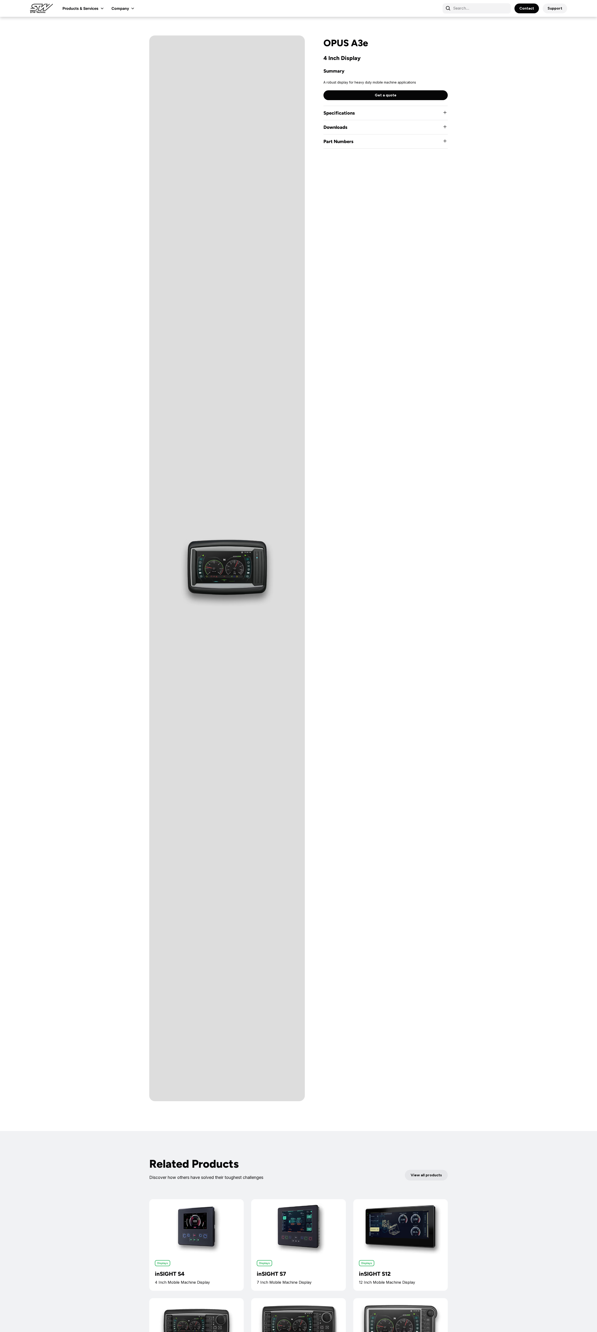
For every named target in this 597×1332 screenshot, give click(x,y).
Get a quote (385, 95)
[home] (41, 8)
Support (555, 8)
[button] (83, 8)
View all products (426, 1175)
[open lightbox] (227, 568)
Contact (526, 8)
